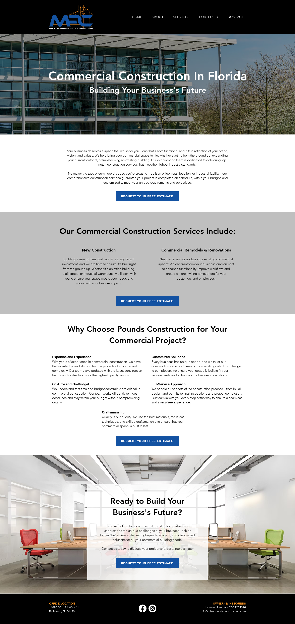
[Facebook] (142, 608)
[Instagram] (152, 608)
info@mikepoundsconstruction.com (223, 611)
